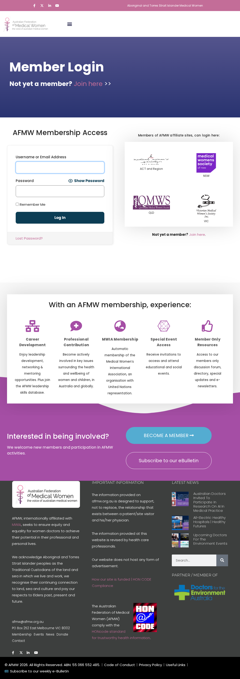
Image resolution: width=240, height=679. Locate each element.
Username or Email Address (41, 157)
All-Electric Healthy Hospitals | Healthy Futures (209, 521)
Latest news (185, 482)
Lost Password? (29, 238)
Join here (89, 83)
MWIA (16, 524)
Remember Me (32, 204)
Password (25, 180)
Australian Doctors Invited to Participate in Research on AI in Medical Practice (209, 502)
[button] (69, 24)
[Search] (222, 560)
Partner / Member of (195, 575)
